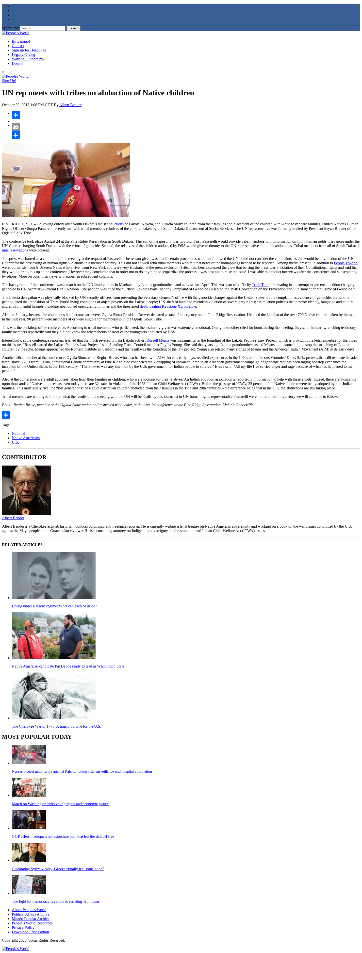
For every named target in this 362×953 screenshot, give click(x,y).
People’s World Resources (32, 923)
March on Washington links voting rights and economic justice (60, 804)
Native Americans (26, 438)
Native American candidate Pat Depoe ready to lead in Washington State (68, 666)
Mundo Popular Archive (30, 919)
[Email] (186, 127)
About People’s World (29, 910)
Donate (17, 63)
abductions (115, 224)
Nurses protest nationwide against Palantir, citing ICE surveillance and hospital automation (82, 771)
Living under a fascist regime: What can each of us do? (54, 606)
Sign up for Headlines (29, 50)
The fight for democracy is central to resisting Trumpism (55, 901)
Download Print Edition (30, 932)
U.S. (15, 442)
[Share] (186, 115)
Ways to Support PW (28, 59)
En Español (21, 41)
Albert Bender (70, 105)
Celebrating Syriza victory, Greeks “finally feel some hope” (58, 869)
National (18, 433)
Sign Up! (9, 81)
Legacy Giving (23, 54)
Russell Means (158, 340)
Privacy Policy (23, 927)
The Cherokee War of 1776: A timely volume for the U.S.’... (58, 726)
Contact (18, 46)
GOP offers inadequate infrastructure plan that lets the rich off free (63, 836)
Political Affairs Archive (30, 914)
